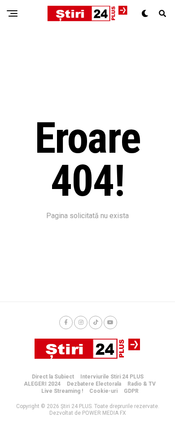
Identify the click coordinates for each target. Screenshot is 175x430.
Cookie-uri (103, 391)
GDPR (131, 391)
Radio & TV (141, 384)
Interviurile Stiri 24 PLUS (112, 377)
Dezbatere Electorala (94, 384)
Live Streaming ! (62, 391)
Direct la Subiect (53, 377)
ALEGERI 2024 (42, 384)
